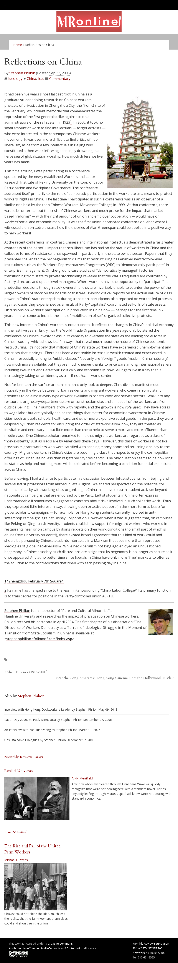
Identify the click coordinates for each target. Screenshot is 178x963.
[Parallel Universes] (36, 798)
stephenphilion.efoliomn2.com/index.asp (39, 638)
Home (17, 45)
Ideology (15, 78)
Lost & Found (16, 832)
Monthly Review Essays (23, 757)
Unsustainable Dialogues (21, 740)
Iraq (41, 78)
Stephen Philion (22, 73)
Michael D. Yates (16, 860)
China (31, 78)
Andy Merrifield (82, 778)
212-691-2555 (146, 957)
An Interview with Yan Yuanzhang (27, 730)
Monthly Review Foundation (151, 943)
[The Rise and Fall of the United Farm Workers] (35, 887)
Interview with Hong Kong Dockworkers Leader (37, 709)
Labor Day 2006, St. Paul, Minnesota (30, 720)
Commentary (59, 78)
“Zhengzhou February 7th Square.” (35, 581)
